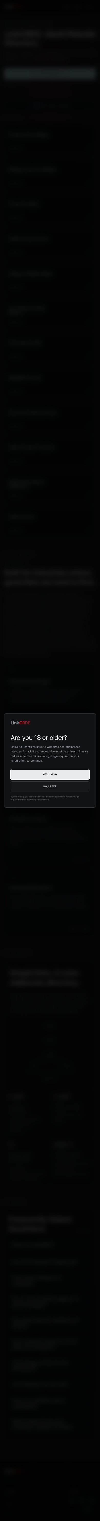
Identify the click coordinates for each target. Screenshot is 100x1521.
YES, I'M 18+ (50, 774)
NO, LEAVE (50, 786)
